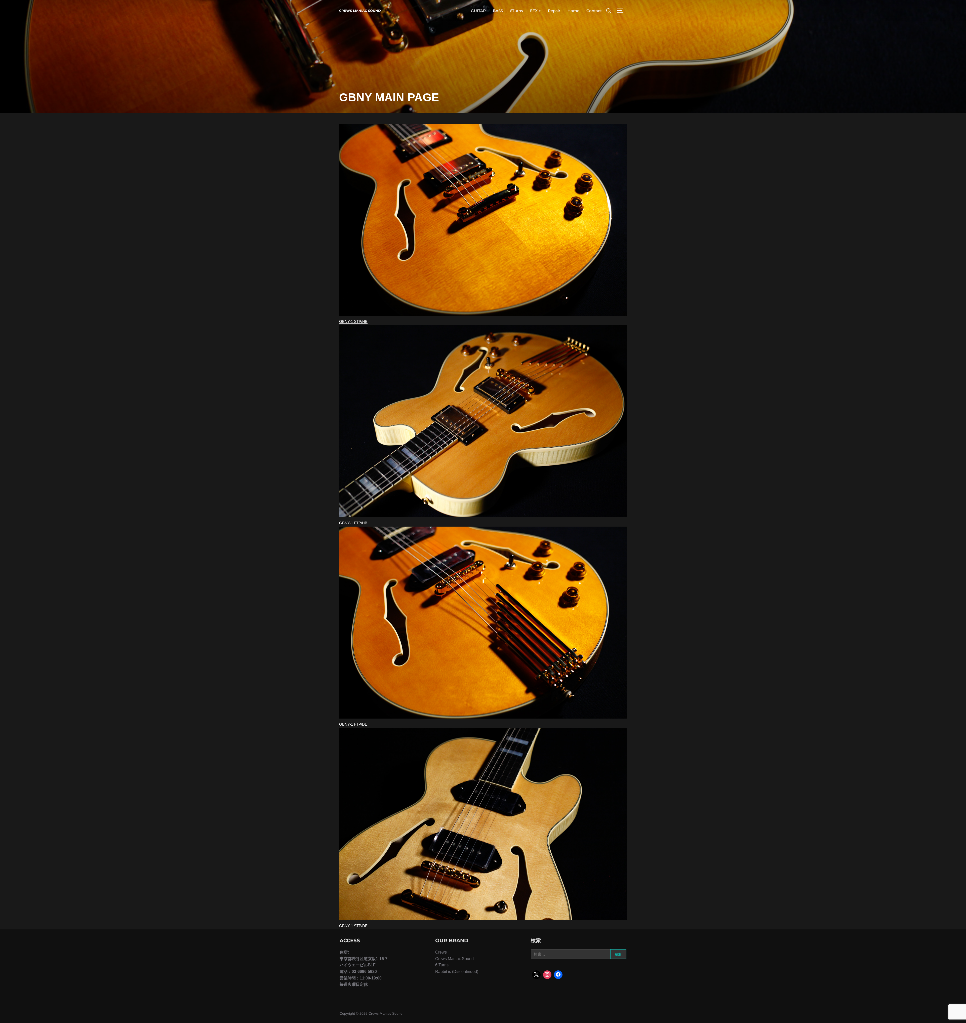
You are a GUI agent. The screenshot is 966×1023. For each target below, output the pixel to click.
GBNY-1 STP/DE (353, 926)
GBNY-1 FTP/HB (353, 523)
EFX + (535, 10)
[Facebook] (558, 974)
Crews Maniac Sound (360, 11)
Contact (594, 10)
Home (573, 10)
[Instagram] (547, 974)
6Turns (516, 10)
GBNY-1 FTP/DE (353, 724)
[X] (536, 974)
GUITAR (478, 10)
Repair (554, 10)
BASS (498, 10)
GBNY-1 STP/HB (353, 321)
